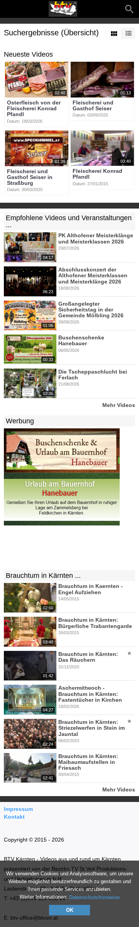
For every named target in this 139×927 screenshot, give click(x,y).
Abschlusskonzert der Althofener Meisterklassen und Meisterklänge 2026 (92, 275)
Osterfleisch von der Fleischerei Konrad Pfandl (34, 108)
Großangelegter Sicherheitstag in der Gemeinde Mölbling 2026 (91, 310)
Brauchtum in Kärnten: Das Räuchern (88, 657)
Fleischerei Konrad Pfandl (97, 174)
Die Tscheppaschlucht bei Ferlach (92, 375)
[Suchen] (129, 9)
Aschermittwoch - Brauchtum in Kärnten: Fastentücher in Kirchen (90, 694)
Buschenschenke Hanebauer (81, 340)
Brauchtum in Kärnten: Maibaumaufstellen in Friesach (88, 762)
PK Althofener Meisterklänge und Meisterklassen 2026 (95, 239)
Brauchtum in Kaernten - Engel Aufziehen (90, 589)
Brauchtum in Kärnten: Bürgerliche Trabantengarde (95, 623)
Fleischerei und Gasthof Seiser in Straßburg (30, 177)
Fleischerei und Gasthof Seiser (93, 105)
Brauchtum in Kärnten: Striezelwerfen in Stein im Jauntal (91, 728)
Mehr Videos (118, 405)
